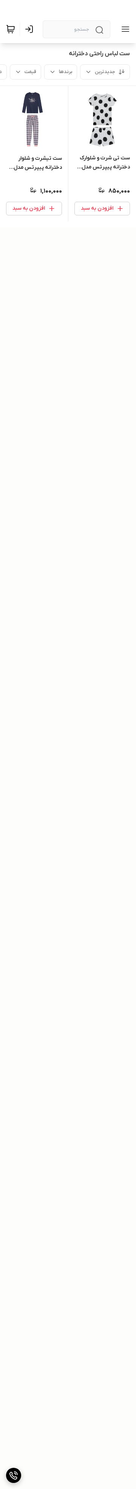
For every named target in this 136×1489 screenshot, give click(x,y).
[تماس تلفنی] (13, 1475)
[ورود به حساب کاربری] (31, 29)
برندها (65, 72)
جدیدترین (105, 72)
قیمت (30, 72)
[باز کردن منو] (124, 29)
